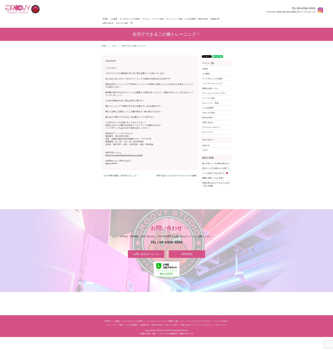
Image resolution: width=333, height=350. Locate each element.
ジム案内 (113, 19)
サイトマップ (207, 132)
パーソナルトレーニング (212, 83)
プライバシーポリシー (211, 127)
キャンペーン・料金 (174, 19)
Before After (203, 19)
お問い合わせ (108, 23)
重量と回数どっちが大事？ (213, 178)
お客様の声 (214, 19)
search (132, 23)
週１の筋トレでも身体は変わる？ (216, 163)
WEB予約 (186, 254)
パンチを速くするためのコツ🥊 (215, 173)
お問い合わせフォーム (146, 254)
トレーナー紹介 (157, 19)
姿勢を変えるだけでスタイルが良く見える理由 (216, 184)
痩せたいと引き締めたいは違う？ (216, 168)
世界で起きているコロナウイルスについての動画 (176, 175)
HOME (105, 19)
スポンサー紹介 (122, 23)
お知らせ (206, 145)
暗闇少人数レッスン (210, 88)
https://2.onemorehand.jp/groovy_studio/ (124, 155)
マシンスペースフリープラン (214, 93)
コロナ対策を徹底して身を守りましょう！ (120, 175)
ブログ (114, 46)
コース (144, 19)
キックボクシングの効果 (130, 19)
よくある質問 (190, 19)
